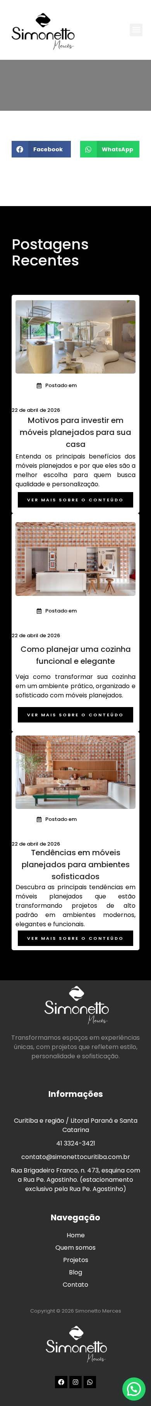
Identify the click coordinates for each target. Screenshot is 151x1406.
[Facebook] (61, 1382)
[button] (136, 30)
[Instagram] (75, 1382)
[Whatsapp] (90, 1382)
